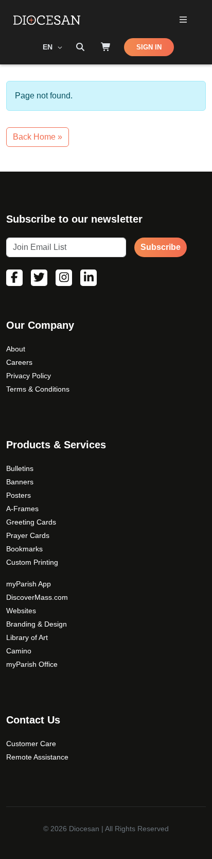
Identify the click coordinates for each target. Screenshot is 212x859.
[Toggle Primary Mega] (183, 20)
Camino (18, 651)
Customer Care (31, 743)
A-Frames (22, 508)
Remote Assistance (37, 757)
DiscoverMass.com (37, 597)
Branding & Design (36, 624)
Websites (21, 611)
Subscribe (160, 247)
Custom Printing (32, 562)
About (15, 349)
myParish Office (32, 664)
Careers (19, 362)
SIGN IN (149, 47)
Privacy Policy (28, 376)
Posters (18, 495)
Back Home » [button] (37, 136)
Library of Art (27, 637)
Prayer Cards (27, 535)
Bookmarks (24, 549)
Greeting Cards (31, 522)
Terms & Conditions (37, 389)
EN (49, 47)
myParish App (28, 584)
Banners (19, 482)
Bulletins (19, 468)
